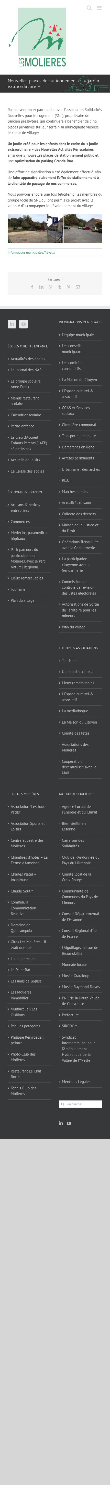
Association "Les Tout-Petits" (28, 809)
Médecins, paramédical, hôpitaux (29, 535)
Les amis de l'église (26, 981)
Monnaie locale (74, 964)
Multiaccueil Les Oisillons (24, 1012)
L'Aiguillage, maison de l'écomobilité (80, 950)
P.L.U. (66, 480)
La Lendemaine (23, 958)
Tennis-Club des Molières (23, 1091)
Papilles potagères (25, 1026)
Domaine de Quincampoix (21, 927)
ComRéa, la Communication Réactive (23, 908)
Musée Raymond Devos (81, 986)
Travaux (49, 252)
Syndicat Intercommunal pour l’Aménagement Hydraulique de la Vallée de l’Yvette (78, 1049)
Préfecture (70, 1014)
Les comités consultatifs (71, 365)
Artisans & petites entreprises (25, 507)
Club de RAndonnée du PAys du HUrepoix (81, 860)
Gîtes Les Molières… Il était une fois (28, 944)
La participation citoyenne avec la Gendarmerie (76, 564)
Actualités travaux (76, 502)
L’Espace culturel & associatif (77, 393)
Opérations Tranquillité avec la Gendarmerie (80, 544)
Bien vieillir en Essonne (74, 826)
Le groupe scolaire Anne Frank (26, 384)
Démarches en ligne (78, 447)
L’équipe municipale (78, 334)
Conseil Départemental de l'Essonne (80, 916)
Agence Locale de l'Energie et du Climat (79, 809)
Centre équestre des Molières (27, 843)
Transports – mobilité (79, 435)
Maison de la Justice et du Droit (80, 528)
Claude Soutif (22, 891)
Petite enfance (22, 426)
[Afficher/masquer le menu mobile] (99, 8)
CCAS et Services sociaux (76, 410)
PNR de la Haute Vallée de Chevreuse (81, 1001)
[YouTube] (23, 324)
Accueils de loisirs (25, 459)
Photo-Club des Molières (23, 1057)
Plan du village (23, 600)
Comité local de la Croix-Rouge (76, 877)
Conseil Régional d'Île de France (79, 933)
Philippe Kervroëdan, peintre (27, 1040)
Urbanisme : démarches (81, 469)
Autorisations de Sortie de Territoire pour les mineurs (80, 610)
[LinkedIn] (12, 324)
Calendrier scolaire (26, 415)
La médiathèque (75, 710)
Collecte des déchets (79, 513)
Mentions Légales (76, 1081)
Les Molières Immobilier (21, 995)
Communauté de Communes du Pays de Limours (80, 897)
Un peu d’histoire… (77, 671)
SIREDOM (70, 1026)
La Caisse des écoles (27, 471)
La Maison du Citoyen (79, 379)
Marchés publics (75, 491)
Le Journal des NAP (26, 369)
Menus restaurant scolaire (25, 401)
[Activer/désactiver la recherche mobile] (89, 8)
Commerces (20, 521)
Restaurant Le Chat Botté (26, 1074)
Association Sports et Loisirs (28, 826)
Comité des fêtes (75, 733)
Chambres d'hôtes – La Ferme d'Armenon (29, 860)
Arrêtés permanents (78, 458)
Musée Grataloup (75, 975)
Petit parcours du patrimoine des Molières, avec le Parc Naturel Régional (28, 558)
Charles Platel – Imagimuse (23, 877)
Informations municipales (25, 252)
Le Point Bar (20, 969)
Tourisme (18, 589)
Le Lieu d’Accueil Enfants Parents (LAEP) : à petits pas (29, 443)
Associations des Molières (75, 747)
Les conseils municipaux (71, 348)
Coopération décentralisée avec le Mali (79, 767)
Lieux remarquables (27, 578)
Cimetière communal (79, 424)
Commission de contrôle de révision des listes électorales (79, 587)
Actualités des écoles (28, 358)
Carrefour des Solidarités (73, 843)
